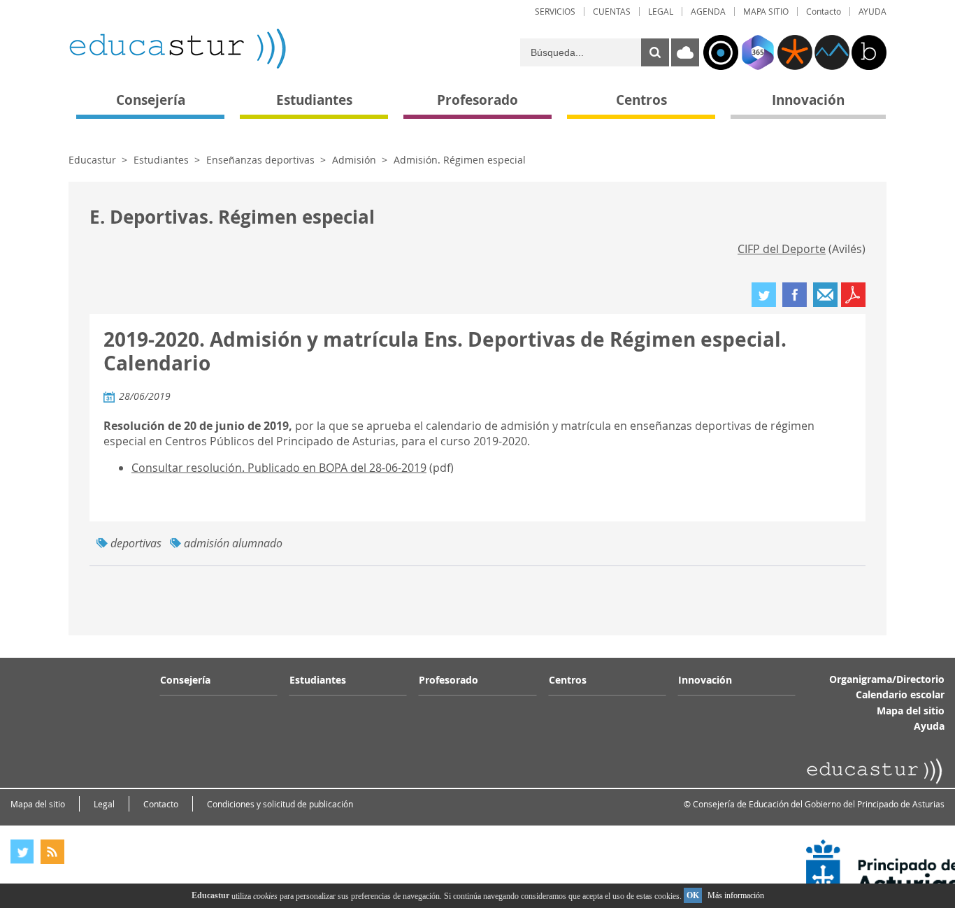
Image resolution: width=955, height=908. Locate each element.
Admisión (354, 159)
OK (693, 895)
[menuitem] (555, 11)
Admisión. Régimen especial (460, 159)
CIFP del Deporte (782, 249)
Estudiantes (161, 159)
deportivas (135, 543)
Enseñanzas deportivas (260, 159)
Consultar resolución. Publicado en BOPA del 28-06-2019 (278, 467)
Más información (736, 895)
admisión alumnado (233, 543)
